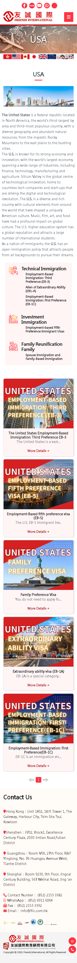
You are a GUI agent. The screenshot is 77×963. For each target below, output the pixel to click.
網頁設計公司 (66, 957)
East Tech (54, 957)
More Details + (38, 451)
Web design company (33, 957)
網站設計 (15, 957)
